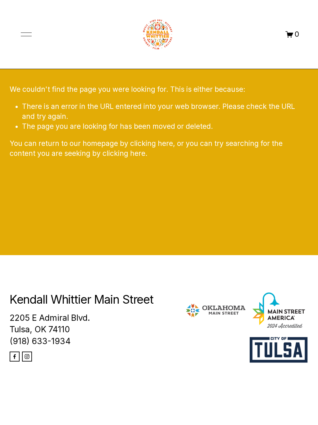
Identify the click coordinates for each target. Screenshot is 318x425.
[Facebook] (15, 357)
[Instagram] (27, 357)
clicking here (151, 143)
